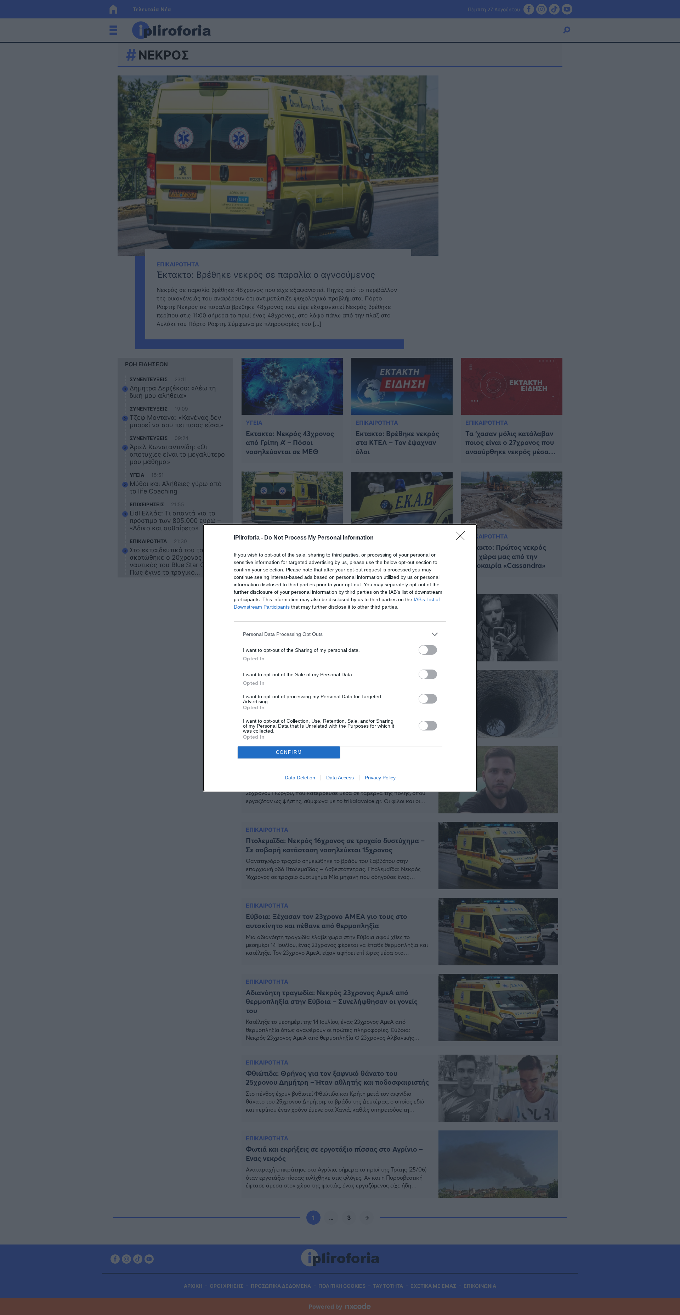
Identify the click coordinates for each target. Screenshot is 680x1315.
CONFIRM (289, 752)
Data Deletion (300, 777)
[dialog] (340, 657)
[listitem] (340, 634)
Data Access (340, 777)
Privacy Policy (380, 777)
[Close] (462, 538)
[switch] (428, 650)
